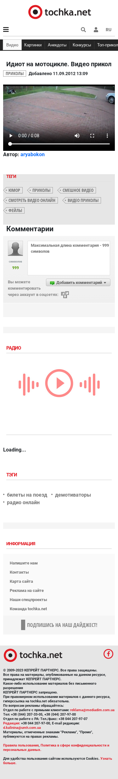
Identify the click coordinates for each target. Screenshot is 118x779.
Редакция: (11, 723)
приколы (41, 190)
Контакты (19, 572)
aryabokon (32, 154)
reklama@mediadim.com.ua (92, 710)
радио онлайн (23, 502)
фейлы (15, 210)
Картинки (33, 45)
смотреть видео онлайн (31, 200)
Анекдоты (57, 45)
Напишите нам (24, 563)
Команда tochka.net (28, 608)
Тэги (12, 475)
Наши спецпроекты (28, 599)
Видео (12, 45)
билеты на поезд (27, 495)
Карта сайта (21, 581)
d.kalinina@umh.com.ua (22, 728)
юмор (14, 190)
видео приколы (83, 200)
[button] (96, 30)
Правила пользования (21, 745)
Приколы (15, 73)
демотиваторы (73, 495)
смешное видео (78, 190)
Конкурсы (82, 45)
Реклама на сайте (27, 590)
